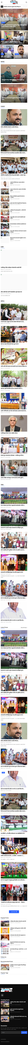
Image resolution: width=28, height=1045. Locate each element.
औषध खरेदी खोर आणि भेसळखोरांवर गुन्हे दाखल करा (11, 291)
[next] (26, 6)
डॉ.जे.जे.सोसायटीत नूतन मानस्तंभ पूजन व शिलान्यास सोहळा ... (13, 598)
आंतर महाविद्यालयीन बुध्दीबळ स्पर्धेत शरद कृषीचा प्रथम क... (13, 550)
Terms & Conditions (5, 1041)
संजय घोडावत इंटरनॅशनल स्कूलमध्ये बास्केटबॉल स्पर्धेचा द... (13, 505)
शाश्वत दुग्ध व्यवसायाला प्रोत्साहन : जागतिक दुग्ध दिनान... (12, 455)
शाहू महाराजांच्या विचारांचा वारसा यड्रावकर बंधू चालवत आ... (17, 942)
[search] (26, 2)
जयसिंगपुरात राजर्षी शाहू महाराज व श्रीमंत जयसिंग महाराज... (18, 929)
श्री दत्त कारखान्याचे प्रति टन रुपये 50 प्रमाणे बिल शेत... (12, 620)
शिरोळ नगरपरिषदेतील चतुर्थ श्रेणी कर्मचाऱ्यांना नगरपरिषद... (17, 197)
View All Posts (23, 627)
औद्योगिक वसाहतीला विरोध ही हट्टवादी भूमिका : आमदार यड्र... (13, 175)
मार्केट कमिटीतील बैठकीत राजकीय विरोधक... (10, 127)
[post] (14, 19)
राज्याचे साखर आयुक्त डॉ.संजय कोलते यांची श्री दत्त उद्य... (13, 321)
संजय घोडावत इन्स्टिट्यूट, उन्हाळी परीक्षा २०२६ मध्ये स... (18, 949)
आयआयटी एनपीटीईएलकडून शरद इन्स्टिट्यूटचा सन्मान (12, 572)
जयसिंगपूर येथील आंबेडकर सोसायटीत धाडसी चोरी (12, 6)
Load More (13, 911)
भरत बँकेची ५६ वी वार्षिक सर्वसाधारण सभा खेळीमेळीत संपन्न (13, 833)
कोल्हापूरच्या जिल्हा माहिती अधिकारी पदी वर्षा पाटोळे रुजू (13, 79)
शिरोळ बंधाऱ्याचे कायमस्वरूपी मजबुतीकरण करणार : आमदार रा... (18, 238)
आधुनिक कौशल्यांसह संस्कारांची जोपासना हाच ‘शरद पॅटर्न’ (6, 56)
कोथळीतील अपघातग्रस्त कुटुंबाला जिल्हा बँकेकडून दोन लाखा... (13, 98)
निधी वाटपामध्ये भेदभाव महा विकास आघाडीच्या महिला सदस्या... (13, 152)
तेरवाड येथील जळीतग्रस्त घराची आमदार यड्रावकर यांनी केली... (18, 231)
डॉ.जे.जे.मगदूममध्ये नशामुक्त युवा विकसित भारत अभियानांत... (13, 880)
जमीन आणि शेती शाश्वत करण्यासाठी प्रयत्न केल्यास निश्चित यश (14, 366)
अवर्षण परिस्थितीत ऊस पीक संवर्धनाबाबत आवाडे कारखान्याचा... (14, 410)
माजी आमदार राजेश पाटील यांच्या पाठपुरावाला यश (17, 935)
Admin (2, 28)
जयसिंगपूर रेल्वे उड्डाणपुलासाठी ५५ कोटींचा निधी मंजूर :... (18, 210)
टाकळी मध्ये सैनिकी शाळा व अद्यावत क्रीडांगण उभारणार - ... (20, 56)
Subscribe (24, 1032)
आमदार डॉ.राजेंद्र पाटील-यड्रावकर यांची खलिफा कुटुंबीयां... (18, 190)
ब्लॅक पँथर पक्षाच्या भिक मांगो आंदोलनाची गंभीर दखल (10, 41)
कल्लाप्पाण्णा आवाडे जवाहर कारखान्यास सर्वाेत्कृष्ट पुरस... (12, 527)
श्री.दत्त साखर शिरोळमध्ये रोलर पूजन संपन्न (10, 344)
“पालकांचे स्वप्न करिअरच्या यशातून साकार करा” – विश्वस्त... (13, 902)
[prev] (24, 6)
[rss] (2, 995)
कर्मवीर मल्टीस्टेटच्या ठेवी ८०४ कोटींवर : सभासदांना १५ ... (12, 855)
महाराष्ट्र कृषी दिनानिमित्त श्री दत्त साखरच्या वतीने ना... (12, 388)
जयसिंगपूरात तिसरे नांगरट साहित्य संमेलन (9, 433)
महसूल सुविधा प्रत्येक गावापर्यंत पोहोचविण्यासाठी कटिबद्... (17, 217)
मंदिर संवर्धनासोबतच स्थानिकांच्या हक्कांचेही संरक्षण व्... (18, 224)
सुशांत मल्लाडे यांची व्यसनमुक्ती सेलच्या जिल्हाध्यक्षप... (18, 203)
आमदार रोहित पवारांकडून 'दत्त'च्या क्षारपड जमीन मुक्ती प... (12, 477)
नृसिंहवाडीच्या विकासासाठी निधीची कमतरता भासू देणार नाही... (18, 1017)
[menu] (1, 2)
